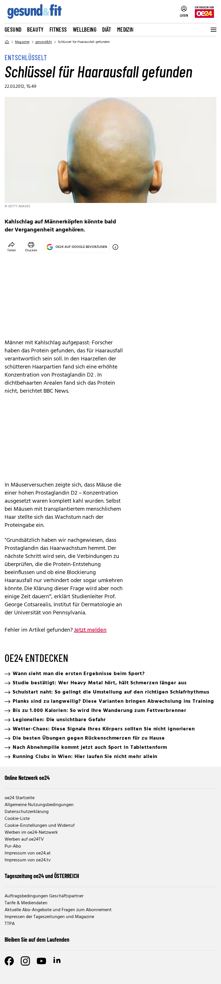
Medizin (125, 29)
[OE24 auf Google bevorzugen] (115, 247)
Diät (106, 29)
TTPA (10, 924)
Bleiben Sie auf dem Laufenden (37, 939)
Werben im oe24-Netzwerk (31, 832)
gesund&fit (43, 42)
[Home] (7, 42)
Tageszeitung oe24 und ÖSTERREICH (42, 875)
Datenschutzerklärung (27, 812)
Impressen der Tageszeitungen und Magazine (49, 917)
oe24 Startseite (20, 798)
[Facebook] (9, 961)
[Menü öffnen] (213, 30)
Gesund (13, 29)
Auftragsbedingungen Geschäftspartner (44, 896)
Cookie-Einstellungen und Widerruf (40, 825)
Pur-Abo (13, 846)
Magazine (22, 42)
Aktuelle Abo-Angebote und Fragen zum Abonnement (58, 910)
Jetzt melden (90, 630)
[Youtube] (41, 961)
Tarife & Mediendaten (26, 903)
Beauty (35, 29)
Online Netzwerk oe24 (27, 777)
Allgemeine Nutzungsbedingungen (39, 805)
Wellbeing (85, 29)
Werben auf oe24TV (24, 839)
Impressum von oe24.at (28, 853)
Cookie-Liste (17, 818)
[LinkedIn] (57, 961)
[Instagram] (25, 961)
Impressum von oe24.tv (28, 860)
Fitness (58, 29)
